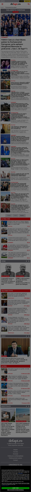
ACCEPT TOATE (15, 488)
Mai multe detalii (20, 473)
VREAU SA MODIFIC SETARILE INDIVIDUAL (15, 489)
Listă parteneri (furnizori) (5, 485)
